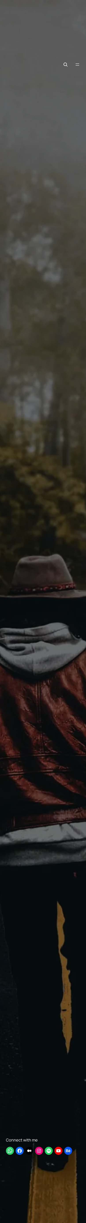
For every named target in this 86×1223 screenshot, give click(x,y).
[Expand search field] (65, 64)
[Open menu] (77, 64)
